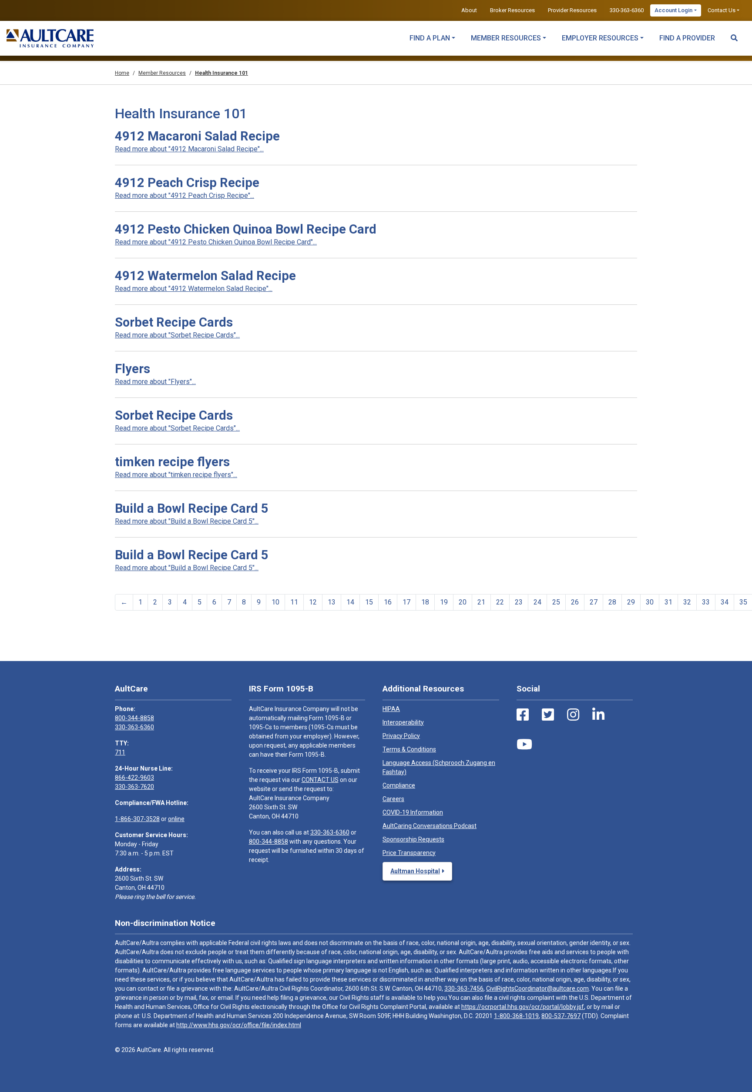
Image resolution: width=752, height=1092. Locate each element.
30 (650, 602)
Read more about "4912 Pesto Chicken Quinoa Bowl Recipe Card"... (216, 242)
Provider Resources (572, 10)
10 (275, 602)
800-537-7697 (561, 1015)
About (469, 10)
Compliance (399, 785)
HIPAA (391, 708)
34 (724, 602)
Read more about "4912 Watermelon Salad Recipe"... (193, 288)
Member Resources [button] (506, 38)
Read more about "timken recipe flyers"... (176, 475)
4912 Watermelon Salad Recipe (205, 275)
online (176, 818)
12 (313, 602)
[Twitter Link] (548, 715)
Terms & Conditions (409, 749)
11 (294, 602)
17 (406, 602)
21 (481, 602)
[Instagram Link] (573, 715)
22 (500, 602)
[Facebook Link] (523, 715)
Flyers (132, 368)
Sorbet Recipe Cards (174, 322)
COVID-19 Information (413, 812)
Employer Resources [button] (600, 38)
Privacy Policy (401, 735)
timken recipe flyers (172, 461)
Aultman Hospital (415, 871)
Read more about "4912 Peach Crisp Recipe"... (184, 195)
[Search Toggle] (734, 33)
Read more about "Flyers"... (155, 381)
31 (668, 602)
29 (631, 602)
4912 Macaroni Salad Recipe (197, 136)
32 (687, 602)
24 (537, 602)
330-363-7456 (463, 988)
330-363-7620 (134, 786)
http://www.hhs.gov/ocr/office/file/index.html (238, 1025)
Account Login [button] (673, 10)
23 (519, 602)
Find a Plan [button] (430, 38)
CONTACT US (320, 779)
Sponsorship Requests (413, 839)
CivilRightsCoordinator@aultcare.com (537, 988)
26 (575, 602)
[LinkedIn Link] (598, 715)
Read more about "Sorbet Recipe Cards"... (177, 335)
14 (350, 602)
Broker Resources (512, 10)
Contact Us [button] (721, 10)
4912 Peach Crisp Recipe (187, 182)
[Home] (50, 38)
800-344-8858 (134, 718)
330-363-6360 (627, 10)
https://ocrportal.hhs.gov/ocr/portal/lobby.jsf (522, 1006)
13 (332, 602)
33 (706, 602)
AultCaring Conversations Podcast (430, 825)
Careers (393, 798)
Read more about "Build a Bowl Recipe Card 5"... (186, 521)
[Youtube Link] (524, 744)
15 (369, 602)
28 (612, 602)
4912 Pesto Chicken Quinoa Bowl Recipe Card (245, 229)
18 (425, 602)
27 (594, 602)
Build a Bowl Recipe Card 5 (192, 508)
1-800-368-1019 (516, 1015)
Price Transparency (409, 852)
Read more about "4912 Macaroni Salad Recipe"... (189, 149)
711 (120, 752)
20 (463, 602)
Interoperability (403, 722)
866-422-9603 (134, 777)
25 (556, 602)
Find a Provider (687, 38)
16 (388, 602)
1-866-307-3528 (137, 818)
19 (444, 602)
